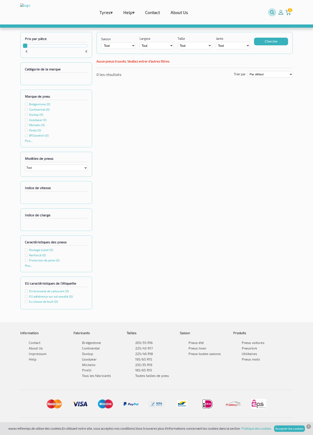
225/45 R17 (144, 348)
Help (129, 12)
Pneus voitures (253, 343)
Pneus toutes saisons (204, 354)
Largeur (145, 38)
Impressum (37, 354)
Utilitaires (249, 354)
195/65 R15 (143, 359)
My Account (281, 12)
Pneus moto (251, 359)
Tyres (106, 12)
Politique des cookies (256, 428)
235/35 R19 (143, 365)
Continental (39, 109)
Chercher (271, 41)
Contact (152, 12)
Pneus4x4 (249, 348)
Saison (106, 39)
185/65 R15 (143, 370)
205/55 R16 (144, 343)
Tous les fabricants (96, 376)
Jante (219, 38)
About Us (179, 12)
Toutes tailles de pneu (152, 376)
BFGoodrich (39, 135)
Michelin (37, 125)
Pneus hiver (197, 348)
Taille (181, 38)
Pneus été (196, 343)
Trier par (240, 74)
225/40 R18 (144, 354)
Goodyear (38, 120)
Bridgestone (39, 104)
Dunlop (36, 114)
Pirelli (35, 130)
